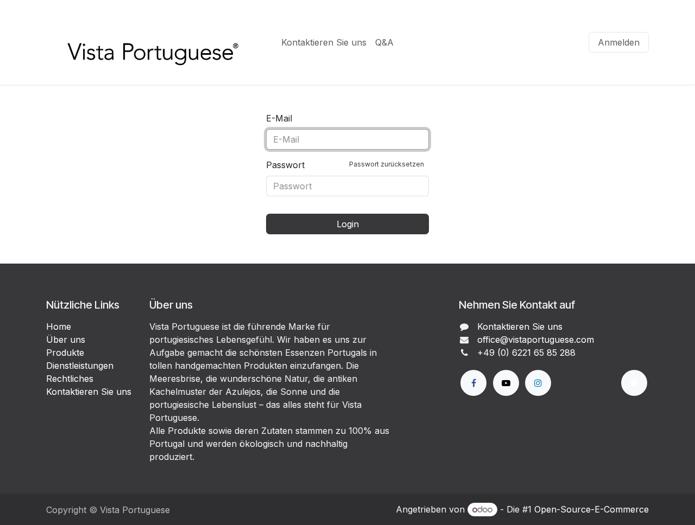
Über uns (65, 339)
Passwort (345, 164)
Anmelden (619, 42)
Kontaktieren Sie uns (88, 391)
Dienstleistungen (79, 365)
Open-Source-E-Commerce (591, 509)
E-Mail (279, 118)
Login (348, 224)
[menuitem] (324, 42)
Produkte (65, 352)
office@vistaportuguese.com (535, 339)
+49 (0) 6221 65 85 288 (526, 352)
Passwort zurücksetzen (386, 164)
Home (58, 326)
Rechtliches (69, 378)
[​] (473, 383)
